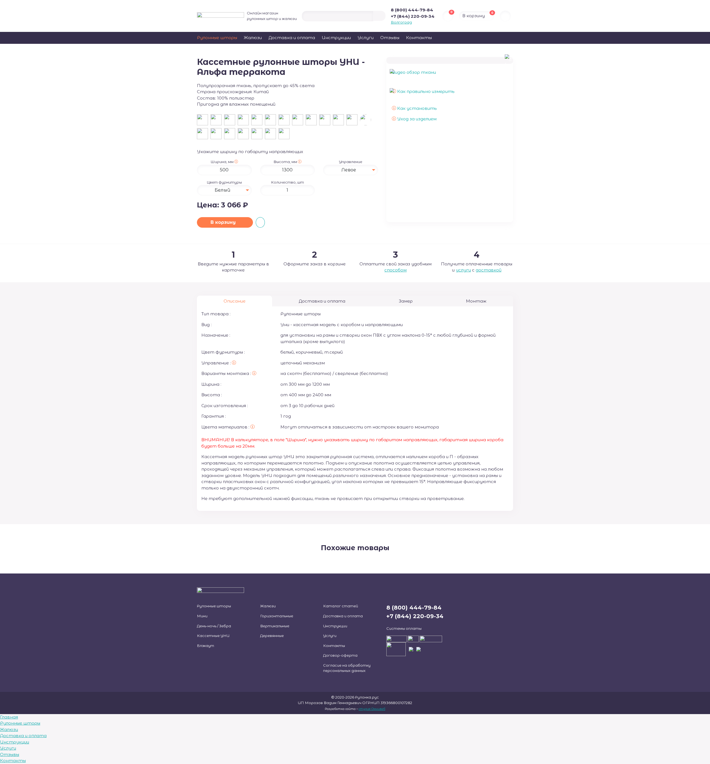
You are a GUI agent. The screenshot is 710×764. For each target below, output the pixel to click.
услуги (463, 270)
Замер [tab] (406, 301)
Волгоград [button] (401, 22)
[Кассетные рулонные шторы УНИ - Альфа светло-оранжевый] (271, 134)
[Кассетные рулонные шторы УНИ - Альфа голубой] (339, 120)
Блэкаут (205, 645)
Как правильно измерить (425, 91)
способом (395, 270)
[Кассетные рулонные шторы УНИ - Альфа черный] (258, 120)
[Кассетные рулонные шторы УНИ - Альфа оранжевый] (326, 120)
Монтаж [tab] (476, 301)
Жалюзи (253, 37)
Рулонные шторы (217, 37)
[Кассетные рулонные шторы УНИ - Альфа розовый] (285, 120)
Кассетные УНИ (213, 635)
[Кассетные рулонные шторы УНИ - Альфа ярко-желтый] (244, 134)
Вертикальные (274, 626)
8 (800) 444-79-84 (412, 9)
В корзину (224, 222)
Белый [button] (222, 190)
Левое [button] (348, 169)
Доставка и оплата (291, 37)
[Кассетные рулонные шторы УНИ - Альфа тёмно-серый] (231, 134)
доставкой (488, 270)
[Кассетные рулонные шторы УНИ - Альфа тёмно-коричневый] (244, 120)
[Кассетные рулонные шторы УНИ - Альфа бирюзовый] (217, 134)
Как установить (416, 108)
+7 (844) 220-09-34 (413, 16)
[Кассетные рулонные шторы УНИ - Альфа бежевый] (217, 120)
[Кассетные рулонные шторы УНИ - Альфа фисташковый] (204, 134)
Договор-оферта (340, 655)
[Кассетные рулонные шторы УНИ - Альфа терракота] (366, 120)
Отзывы (389, 37)
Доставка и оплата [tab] (322, 301)
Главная (9, 717)
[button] (236, 161)
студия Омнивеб (372, 709)
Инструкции (336, 37)
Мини (202, 616)
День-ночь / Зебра (214, 626)
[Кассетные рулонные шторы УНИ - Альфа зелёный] (231, 120)
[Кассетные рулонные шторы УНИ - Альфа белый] (204, 120)
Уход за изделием (416, 118)
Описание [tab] (234, 301)
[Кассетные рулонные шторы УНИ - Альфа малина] (284, 134)
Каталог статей (340, 606)
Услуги (365, 37)
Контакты (419, 37)
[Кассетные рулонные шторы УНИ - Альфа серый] (271, 120)
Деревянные (272, 635)
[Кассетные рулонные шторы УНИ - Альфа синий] (312, 120)
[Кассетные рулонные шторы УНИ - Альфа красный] (258, 134)
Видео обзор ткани (414, 72)
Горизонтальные (276, 616)
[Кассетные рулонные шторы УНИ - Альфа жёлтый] (299, 120)
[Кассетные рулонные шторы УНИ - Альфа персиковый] (353, 120)
